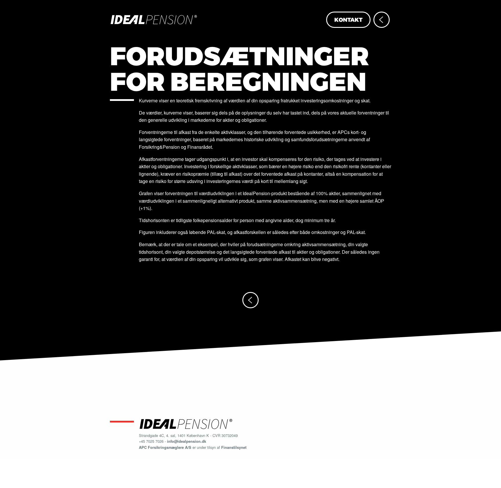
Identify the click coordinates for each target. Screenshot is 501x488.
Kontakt (348, 19)
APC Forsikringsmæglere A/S (165, 447)
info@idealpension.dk (186, 441)
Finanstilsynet (233, 447)
